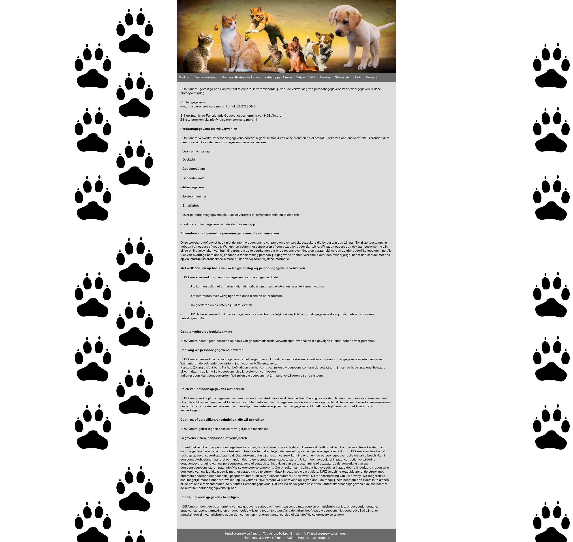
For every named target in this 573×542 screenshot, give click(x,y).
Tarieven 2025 (305, 77)
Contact (371, 77)
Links (358, 77)
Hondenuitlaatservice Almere (241, 77)
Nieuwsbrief (343, 77)
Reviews (325, 77)
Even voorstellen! (206, 77)
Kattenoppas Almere (278, 77)
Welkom (184, 77)
